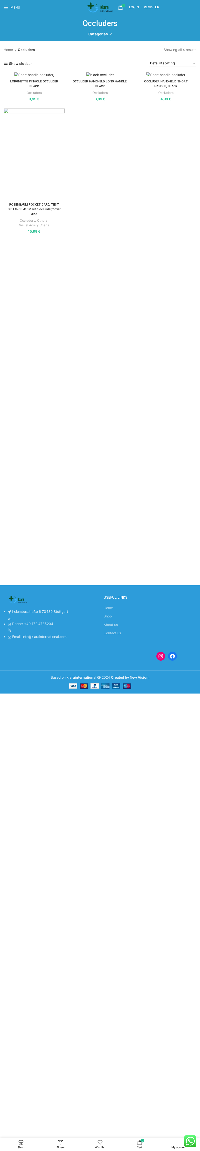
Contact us (112, 633)
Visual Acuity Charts (34, 225)
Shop (108, 616)
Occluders (34, 93)
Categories (98, 34)
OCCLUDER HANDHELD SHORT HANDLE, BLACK (166, 84)
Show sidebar (20, 63)
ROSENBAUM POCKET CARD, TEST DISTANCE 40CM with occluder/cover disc (34, 209)
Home (9, 50)
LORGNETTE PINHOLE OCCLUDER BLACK (34, 84)
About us (111, 625)
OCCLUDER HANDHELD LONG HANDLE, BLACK (100, 84)
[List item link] (50, 627)
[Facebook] (172, 656)
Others (42, 220)
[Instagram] (160, 656)
